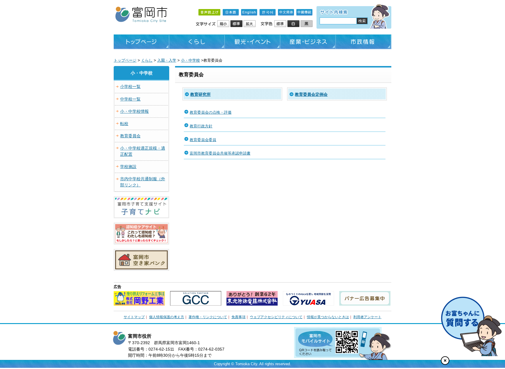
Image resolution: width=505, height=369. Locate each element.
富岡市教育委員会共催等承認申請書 (220, 153)
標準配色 (280, 24)
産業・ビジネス (308, 41)
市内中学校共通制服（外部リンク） (142, 181)
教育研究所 (200, 94)
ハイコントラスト (293, 24)
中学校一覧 (130, 99)
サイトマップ (134, 317)
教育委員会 (130, 136)
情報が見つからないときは (328, 317)
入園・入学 (166, 60)
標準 (236, 24)
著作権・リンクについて (207, 317)
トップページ (141, 41)
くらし (197, 41)
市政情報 (363, 41)
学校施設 (128, 166)
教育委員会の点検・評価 (210, 112)
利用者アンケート (367, 317)
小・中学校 (190, 60)
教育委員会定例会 (311, 94)
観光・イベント (252, 41)
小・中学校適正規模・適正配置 (142, 151)
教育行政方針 (201, 126)
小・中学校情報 (134, 111)
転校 (124, 123)
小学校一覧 (130, 86)
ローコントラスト (307, 24)
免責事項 (238, 317)
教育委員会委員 (203, 140)
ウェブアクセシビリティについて (276, 317)
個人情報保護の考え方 (166, 317)
